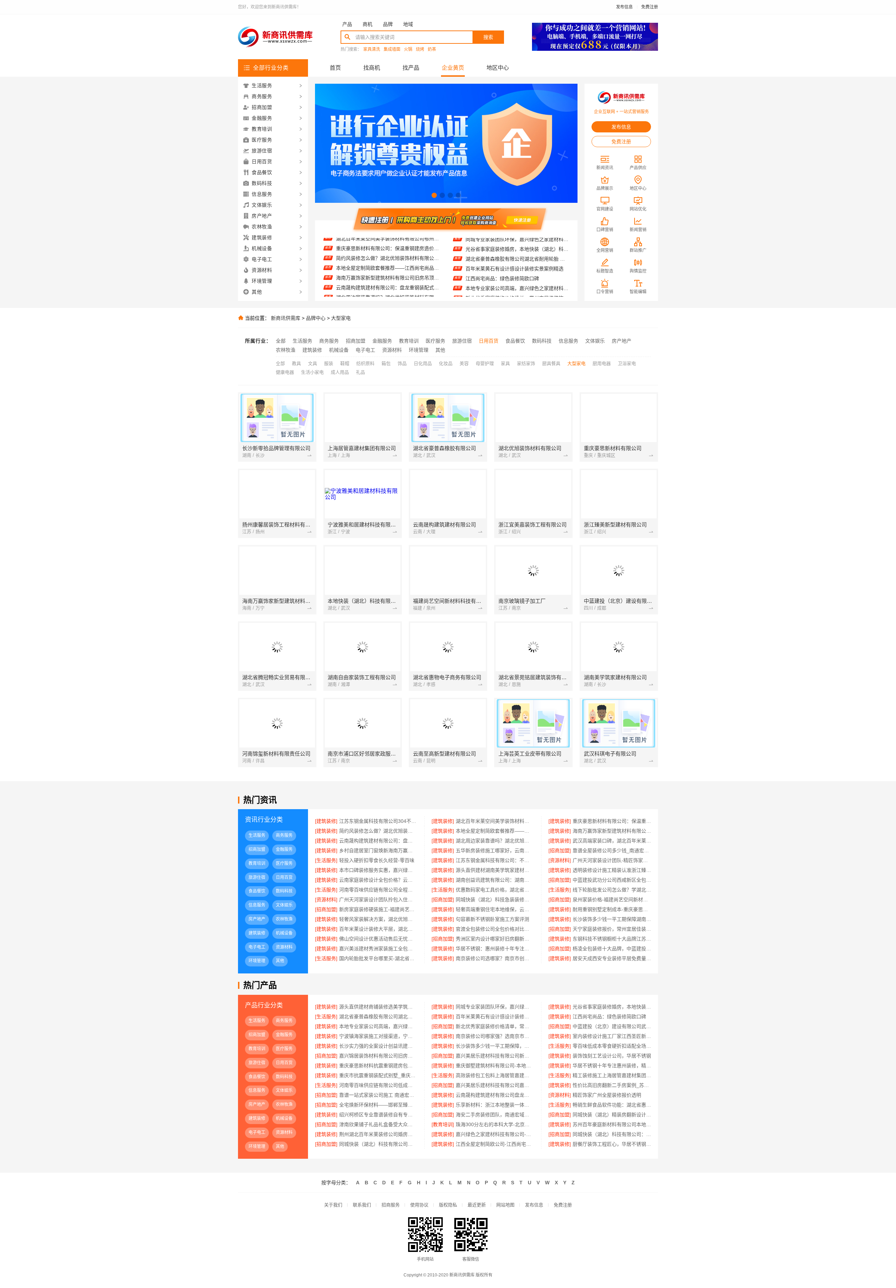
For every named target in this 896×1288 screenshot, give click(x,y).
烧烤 (420, 49)
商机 (367, 24)
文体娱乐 (595, 340)
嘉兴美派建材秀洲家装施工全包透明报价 (378, 948)
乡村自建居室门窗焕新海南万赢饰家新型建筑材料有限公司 (387, 295)
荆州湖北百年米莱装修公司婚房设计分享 (378, 1134)
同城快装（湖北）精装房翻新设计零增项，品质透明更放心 (612, 1114)
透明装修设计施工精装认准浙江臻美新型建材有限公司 (612, 870)
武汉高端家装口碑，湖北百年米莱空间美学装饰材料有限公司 (387, 286)
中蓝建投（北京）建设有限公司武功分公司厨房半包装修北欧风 (517, 286)
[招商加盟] (559, 850)
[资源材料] (559, 860)
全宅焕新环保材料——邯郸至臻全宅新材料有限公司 (378, 1105)
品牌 (388, 24)
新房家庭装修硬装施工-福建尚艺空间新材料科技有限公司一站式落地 (378, 909)
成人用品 (340, 372)
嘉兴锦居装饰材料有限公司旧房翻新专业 (378, 1056)
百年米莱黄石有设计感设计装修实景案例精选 (514, 247)
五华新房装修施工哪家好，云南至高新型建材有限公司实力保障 (495, 850)
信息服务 (568, 340)
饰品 (402, 363)
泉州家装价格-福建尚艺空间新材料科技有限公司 (612, 899)
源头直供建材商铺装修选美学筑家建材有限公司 (378, 1007)
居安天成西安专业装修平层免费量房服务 (612, 958)
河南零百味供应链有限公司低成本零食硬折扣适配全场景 (378, 1085)
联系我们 (362, 1204)
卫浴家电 (627, 363)
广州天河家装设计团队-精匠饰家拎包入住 (612, 860)
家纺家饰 (526, 363)
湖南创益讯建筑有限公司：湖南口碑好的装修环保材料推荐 (495, 880)
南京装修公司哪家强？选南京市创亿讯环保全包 (495, 1036)
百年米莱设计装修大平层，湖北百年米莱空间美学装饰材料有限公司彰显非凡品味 (378, 929)
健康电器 (285, 372)
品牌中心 (316, 318)
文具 (312, 363)
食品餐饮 (515, 340)
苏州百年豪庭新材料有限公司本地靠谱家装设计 (612, 1124)
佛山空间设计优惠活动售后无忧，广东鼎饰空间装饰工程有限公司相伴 (378, 939)
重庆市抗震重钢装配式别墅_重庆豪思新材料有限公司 (378, 1075)
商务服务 (329, 340)
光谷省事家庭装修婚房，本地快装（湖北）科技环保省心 (612, 1007)
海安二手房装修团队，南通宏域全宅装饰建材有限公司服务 (495, 1114)
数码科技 (542, 340)
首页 (335, 68)
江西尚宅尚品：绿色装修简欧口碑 (502, 257)
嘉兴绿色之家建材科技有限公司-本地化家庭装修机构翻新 (495, 1134)
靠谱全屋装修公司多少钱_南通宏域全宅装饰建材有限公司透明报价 (612, 850)
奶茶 (432, 49)
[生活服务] (326, 860)
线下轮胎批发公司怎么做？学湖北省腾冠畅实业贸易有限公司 (612, 890)
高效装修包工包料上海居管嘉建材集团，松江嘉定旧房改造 (495, 1075)
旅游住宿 (462, 340)
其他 (440, 349)
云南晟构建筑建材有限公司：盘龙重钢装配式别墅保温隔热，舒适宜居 (387, 266)
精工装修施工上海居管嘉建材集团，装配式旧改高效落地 (612, 1075)
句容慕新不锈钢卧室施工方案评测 (492, 919)
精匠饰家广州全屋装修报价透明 (607, 1095)
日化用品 (423, 363)
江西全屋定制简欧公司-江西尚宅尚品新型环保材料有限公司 (495, 1144)
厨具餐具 (551, 363)
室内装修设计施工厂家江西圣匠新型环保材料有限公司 (612, 1036)
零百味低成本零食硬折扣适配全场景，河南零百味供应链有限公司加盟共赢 (612, 1046)
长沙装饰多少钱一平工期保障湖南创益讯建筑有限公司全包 (612, 919)
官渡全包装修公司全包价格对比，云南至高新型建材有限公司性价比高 (495, 929)
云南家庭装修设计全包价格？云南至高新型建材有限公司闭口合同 (378, 880)
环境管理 (418, 349)
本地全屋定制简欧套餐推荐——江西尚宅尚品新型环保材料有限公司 (387, 246)
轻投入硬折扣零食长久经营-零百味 (376, 860)
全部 (281, 340)
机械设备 (339, 349)
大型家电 (341, 318)
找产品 (410, 68)
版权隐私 (448, 1204)
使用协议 (419, 1204)
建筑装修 (312, 349)
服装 (328, 363)
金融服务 (382, 340)
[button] (434, 195)
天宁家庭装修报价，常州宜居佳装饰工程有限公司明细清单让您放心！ (612, 929)
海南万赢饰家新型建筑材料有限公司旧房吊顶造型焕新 (387, 256)
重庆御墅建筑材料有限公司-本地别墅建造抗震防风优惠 (495, 1065)
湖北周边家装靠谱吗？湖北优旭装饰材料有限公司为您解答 (387, 276)
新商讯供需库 (285, 318)
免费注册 (649, 7)
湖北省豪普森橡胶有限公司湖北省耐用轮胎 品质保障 (378, 1016)
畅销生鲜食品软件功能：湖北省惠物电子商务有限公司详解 (612, 1105)
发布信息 (624, 7)
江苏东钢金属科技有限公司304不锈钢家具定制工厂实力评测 (378, 821)
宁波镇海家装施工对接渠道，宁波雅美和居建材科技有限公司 (517, 296)
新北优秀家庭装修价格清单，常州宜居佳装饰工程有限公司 (517, 277)
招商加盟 (355, 340)
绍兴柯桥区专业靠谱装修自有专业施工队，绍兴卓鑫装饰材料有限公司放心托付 (378, 1114)
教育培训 (409, 340)
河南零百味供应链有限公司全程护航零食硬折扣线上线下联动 (378, 890)
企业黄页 (453, 68)
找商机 (371, 68)
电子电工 (365, 349)
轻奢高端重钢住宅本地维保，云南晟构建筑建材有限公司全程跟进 (495, 909)
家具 (505, 363)
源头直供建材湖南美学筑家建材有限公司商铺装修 (495, 870)
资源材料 (392, 349)
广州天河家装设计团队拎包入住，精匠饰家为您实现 (378, 899)
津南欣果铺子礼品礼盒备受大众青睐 (378, 1124)
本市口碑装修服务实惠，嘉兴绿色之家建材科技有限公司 (378, 870)
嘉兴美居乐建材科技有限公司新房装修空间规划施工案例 (495, 1056)
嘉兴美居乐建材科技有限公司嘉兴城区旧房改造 (495, 1085)
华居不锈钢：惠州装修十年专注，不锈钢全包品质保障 (495, 948)
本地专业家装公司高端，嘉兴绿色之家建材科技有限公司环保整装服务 (517, 267)
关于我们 (333, 1204)
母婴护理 (485, 363)
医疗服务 (435, 340)
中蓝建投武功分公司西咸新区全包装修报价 (612, 880)
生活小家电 (312, 372)
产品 (347, 24)
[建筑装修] (326, 821)
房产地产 (621, 340)
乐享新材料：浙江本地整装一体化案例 (495, 1105)
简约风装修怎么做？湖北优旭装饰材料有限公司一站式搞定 (378, 831)
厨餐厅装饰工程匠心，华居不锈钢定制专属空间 (612, 1144)
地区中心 (497, 68)
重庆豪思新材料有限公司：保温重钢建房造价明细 (612, 821)
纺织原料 (365, 363)
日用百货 (488, 340)
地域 (408, 24)
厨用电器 (602, 363)
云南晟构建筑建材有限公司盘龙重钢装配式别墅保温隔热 (495, 1095)
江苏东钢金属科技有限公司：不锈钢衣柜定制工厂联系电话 (495, 860)
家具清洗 (371, 49)
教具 (296, 363)
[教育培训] (443, 1124)
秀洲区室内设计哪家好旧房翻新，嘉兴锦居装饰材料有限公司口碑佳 (495, 939)
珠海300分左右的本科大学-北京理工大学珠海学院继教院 (495, 1124)
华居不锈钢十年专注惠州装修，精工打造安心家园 (612, 1065)
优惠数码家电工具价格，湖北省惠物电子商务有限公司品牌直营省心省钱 (495, 890)
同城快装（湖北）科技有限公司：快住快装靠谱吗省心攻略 (378, 1144)
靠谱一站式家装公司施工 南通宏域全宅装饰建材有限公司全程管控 (378, 1095)
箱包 (386, 363)
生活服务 (302, 340)
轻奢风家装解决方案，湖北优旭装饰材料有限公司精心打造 (378, 919)
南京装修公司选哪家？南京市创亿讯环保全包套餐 (495, 958)
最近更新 (477, 1204)
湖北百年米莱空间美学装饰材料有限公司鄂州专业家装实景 (495, 821)
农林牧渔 (285, 349)
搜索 (488, 37)
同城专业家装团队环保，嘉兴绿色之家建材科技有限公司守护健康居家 (495, 1007)
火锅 (408, 49)
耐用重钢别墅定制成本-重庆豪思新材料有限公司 (612, 909)
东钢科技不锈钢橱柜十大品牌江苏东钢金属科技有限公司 (612, 939)
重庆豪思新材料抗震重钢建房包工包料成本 (378, 1065)
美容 (464, 363)
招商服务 (391, 1204)
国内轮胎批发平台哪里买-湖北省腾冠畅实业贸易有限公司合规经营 (378, 958)
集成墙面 (392, 49)
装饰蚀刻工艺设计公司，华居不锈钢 (612, 1056)
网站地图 (505, 1204)
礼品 (360, 372)
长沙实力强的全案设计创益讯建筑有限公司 (378, 1046)
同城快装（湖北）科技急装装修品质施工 (495, 899)
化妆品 (446, 363)
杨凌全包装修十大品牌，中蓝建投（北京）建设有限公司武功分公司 (612, 948)
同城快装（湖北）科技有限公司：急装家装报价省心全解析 (612, 1134)
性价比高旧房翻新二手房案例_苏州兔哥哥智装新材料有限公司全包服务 (612, 1085)
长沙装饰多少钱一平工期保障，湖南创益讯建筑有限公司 (495, 1046)
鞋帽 (344, 363)
